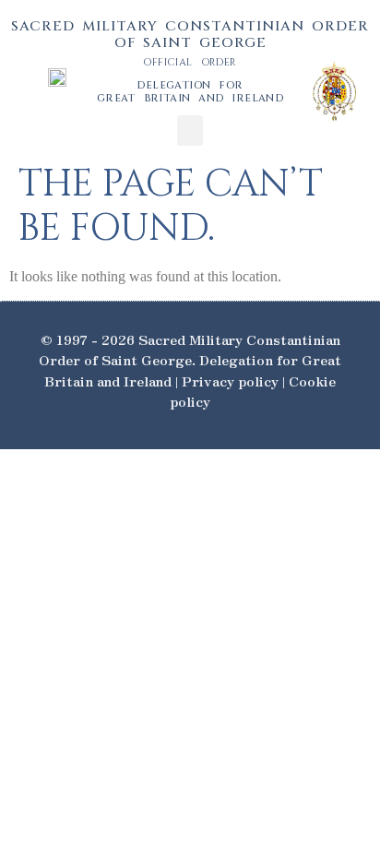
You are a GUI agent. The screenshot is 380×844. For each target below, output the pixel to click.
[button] (190, 130)
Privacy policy (230, 380)
